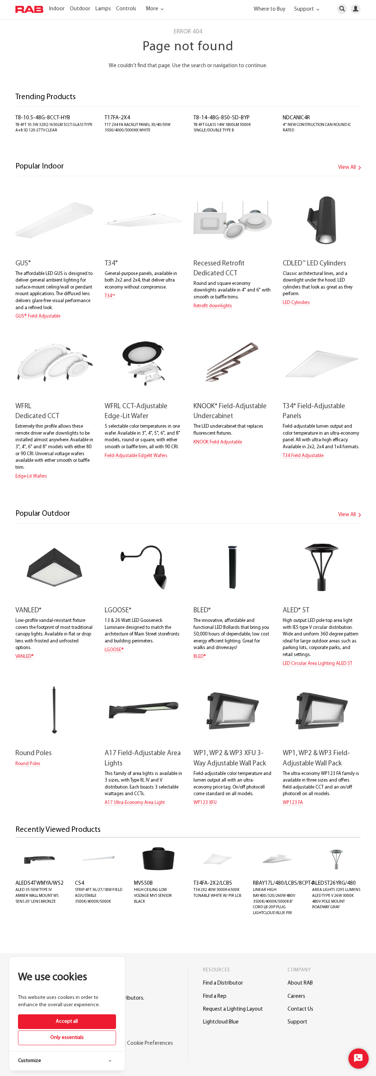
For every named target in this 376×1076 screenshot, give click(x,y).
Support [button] (304, 9)
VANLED (28, 610)
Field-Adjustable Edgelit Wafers (136, 455)
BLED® (200, 656)
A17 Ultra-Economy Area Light (135, 802)
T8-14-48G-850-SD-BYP (222, 118)
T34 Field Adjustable (303, 455)
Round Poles (33, 753)
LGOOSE (118, 610)
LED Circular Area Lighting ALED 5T (317, 663)
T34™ (110, 296)
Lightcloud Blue (221, 1022)
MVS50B (143, 883)
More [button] (152, 9)
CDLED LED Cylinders (314, 263)
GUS (23, 263)
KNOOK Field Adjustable (218, 442)
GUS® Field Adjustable (37, 316)
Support (297, 1022)
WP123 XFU (205, 802)
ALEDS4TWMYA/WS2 (39, 883)
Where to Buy (269, 9)
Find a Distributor (223, 983)
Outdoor (80, 9)
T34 (111, 263)
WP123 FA (293, 802)
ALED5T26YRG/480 (334, 883)
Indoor (57, 9)
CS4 (79, 883)
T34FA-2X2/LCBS (213, 883)
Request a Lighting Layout (233, 1009)
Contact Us (300, 1009)
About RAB (300, 983)
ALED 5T (296, 610)
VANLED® (24, 656)
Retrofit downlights (213, 306)
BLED (202, 610)
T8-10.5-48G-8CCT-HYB (42, 118)
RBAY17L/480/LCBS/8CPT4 (283, 883)
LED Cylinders (296, 302)
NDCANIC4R (296, 118)
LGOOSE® (114, 650)
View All (347, 167)
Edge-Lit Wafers (31, 476)
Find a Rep (215, 996)
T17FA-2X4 (117, 118)
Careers (296, 996)
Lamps (103, 9)
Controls (126, 9)
